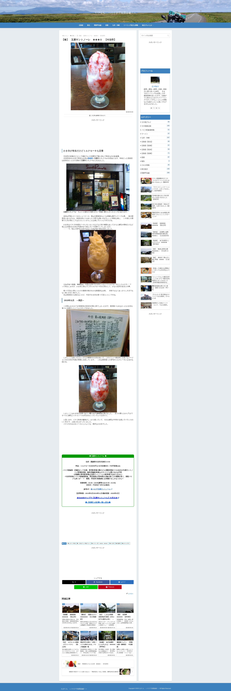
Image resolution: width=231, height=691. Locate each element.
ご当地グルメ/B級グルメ (84, 543)
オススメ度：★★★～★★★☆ (100, 543)
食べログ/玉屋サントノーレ (101, 489)
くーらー (155, 86)
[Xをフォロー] (154, 108)
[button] (168, 36)
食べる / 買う (126, 543)
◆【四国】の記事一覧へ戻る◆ (98, 502)
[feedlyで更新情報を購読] (156, 108)
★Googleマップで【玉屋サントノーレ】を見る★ (97, 498)
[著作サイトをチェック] (151, 108)
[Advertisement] (98, 134)
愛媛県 (118, 543)
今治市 (112, 543)
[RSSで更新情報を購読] (159, 108)
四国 (65, 543)
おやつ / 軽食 (72, 543)
